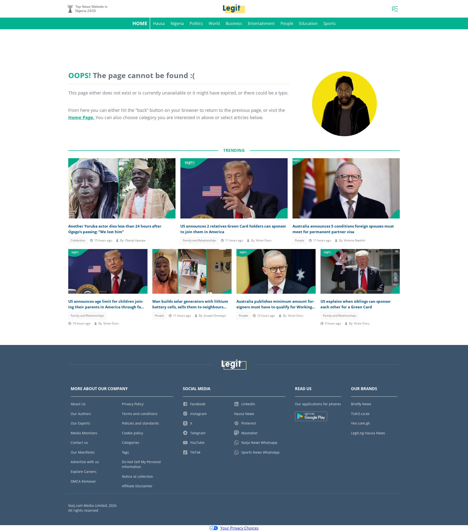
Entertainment (261, 23)
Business (234, 23)
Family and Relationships (199, 240)
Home (139, 23)
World (214, 23)
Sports (329, 23)
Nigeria (177, 23)
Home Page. (81, 117)
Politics (196, 23)
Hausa (159, 23)
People (287, 23)
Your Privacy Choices (239, 528)
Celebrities (78, 240)
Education (308, 23)
